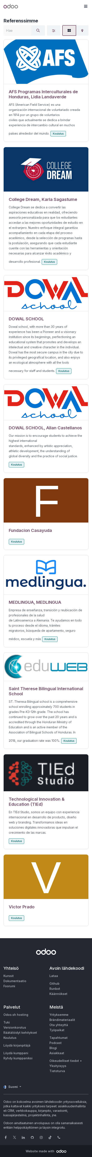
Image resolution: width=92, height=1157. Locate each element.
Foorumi (9, 986)
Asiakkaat (56, 1053)
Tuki (6, 1022)
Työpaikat (56, 1030)
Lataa (53, 976)
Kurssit (8, 976)
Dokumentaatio (14, 981)
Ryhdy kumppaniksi (18, 1058)
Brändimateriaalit (62, 1020)
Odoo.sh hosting (15, 1014)
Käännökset (58, 994)
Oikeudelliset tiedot (64, 1061)
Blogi (53, 1048)
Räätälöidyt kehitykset (20, 1032)
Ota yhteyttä (58, 1025)
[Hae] (38, 30)
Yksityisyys (57, 1066)
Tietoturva (57, 1071)
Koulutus (58, 133)
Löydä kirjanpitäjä (16, 1045)
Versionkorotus (14, 1027)
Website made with (40, 1151)
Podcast (55, 1043)
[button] (85, 6)
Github (54, 983)
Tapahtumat (58, 1037)
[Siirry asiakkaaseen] (46, 61)
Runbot (54, 988)
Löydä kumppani (15, 1053)
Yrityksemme (58, 1014)
